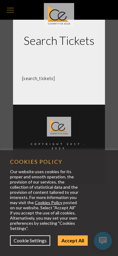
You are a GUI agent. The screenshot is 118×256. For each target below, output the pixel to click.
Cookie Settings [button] (34, 240)
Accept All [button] (77, 240)
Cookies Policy (48, 202)
